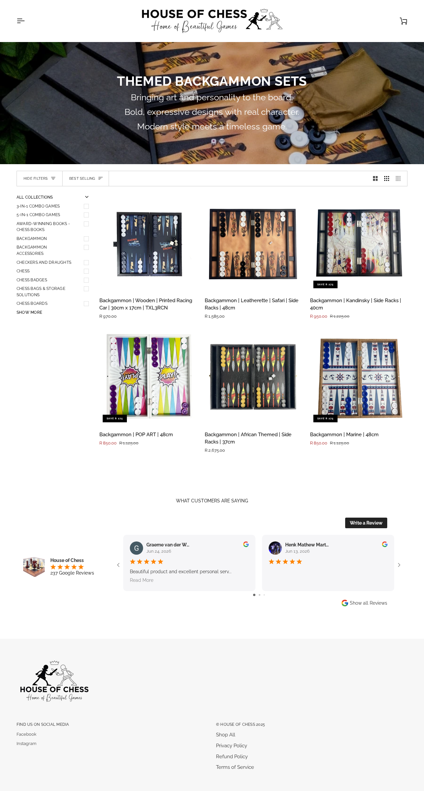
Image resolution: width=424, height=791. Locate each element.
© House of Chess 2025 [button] (240, 724)
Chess (23, 270)
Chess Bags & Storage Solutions (41, 291)
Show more (29, 312)
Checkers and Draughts (44, 262)
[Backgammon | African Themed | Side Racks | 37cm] (253, 377)
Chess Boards (32, 303)
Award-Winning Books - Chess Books (43, 226)
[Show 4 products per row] (400, 178)
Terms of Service (235, 767)
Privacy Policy (231, 745)
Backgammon (32, 238)
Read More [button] (141, 580)
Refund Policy (232, 756)
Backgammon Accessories (32, 250)
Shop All (225, 734)
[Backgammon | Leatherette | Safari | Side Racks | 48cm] (253, 243)
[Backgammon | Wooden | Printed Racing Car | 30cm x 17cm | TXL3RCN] (148, 243)
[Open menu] (26, 21)
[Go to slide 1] (254, 595)
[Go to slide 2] (259, 595)
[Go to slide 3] (264, 594)
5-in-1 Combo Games (38, 214)
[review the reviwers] (246, 544)
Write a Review (366, 523)
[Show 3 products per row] (387, 178)
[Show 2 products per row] (375, 178)
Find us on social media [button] (43, 724)
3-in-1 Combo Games (38, 206)
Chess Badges (32, 279)
